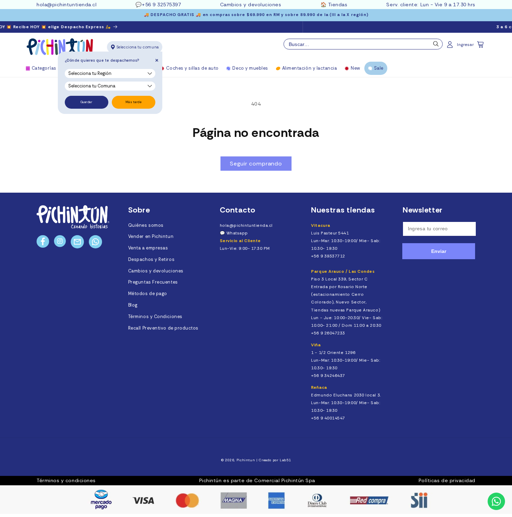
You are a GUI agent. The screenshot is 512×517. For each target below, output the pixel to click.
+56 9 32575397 (161, 4)
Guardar (86, 102)
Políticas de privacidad (447, 480)
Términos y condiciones (66, 480)
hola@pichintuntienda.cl (66, 4)
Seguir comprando (256, 163)
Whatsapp (237, 233)
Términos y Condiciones (155, 316)
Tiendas (338, 4)
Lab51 (285, 460)
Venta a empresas (148, 248)
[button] (481, 47)
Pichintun (245, 460)
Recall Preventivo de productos (163, 328)
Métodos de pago (147, 293)
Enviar (438, 251)
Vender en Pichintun (150, 236)
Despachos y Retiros (151, 259)
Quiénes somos (146, 225)
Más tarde (133, 102)
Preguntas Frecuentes (153, 282)
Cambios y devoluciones (250, 4)
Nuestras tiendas (343, 210)
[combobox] (363, 44)
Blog (133, 305)
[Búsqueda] (436, 46)
